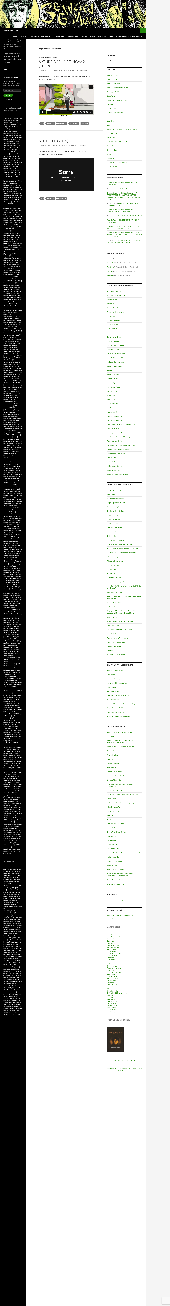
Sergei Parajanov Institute (116, 708)
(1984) (11, 133)
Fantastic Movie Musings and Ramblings (121, 553)
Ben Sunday (111, 999)
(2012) (9, 202)
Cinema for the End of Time (117, 776)
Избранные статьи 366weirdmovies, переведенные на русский (120, 917)
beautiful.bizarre (113, 763)
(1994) (11, 414)
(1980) (9, 150)
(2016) (11, 979)
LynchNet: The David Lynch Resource (120, 695)
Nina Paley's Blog (113, 700)
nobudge (110, 815)
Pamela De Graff (113, 945)
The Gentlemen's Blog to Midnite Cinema (121, 424)
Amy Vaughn (111, 1008)
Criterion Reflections (114, 528)
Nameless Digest (113, 811)
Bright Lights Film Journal (116, 503)
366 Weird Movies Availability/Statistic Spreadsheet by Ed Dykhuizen (121, 741)
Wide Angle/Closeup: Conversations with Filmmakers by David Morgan (121, 875)
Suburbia (85, 123)
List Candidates (112, 133)
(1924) (14, 516)
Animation (50, 123)
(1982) (10, 381)
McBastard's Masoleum (115, 362)
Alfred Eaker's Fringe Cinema (117, 88)
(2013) (16, 335)
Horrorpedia (111, 573)
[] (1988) (11, 143)
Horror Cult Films (113, 349)
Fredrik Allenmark (113, 937)
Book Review (111, 96)
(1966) (11, 145)
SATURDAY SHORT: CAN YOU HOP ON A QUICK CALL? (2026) (123, 242)
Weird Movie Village (114, 470)
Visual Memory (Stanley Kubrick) (118, 716)
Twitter (109, 271)
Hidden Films (111, 569)
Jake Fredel (111, 958)
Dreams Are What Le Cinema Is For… (120, 544)
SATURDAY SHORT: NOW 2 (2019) (62, 63)
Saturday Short (45, 58)
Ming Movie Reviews (114, 592)
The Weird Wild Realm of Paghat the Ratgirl (122, 445)
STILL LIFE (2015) (53, 141)
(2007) (15, 568)
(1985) (12, 220)
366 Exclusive (112, 79)
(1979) (13, 720)
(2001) (9, 233)
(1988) (12, 139)
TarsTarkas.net (112, 412)
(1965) (9, 620)
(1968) (12, 412)
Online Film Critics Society (116, 832)
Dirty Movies (111, 536)
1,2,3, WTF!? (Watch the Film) (117, 295)
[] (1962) (11, 352)
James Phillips (112, 985)
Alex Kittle (110, 751)
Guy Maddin (111, 687)
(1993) (9, 162)
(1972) (10, 404)
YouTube (110, 275)
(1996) (8, 682)
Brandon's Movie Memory (116, 498)
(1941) (15, 418)
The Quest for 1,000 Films (116, 642)
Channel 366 (111, 108)
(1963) (8, 121)
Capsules (110, 104)
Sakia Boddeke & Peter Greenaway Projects (122, 704)
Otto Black (110, 941)
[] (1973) (12, 479)
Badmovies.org (112, 494)
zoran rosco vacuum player (116, 884)
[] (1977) (15, 437)
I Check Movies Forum (115, 807)
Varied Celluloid (113, 462)
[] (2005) (15, 530)
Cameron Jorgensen (63, 70)
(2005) (13, 701)
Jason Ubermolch (113, 1003)
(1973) (8, 152)
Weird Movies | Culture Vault (117, 474)
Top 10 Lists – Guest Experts (117, 162)
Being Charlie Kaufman (115, 670)
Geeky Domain (112, 799)
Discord (110, 263)
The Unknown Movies (114, 441)
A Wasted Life (112, 299)
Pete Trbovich (112, 1001)
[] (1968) (12, 293)
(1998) (16, 618)
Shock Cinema (112, 408)
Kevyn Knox (111, 974)
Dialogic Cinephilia (114, 780)
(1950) (16, 599)
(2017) (7, 564)
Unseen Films (111, 458)
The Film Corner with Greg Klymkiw (120, 630)
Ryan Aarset (111, 935)
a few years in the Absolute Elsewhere (120, 747)
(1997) (10, 225)
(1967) (13, 822)
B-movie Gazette (113, 308)
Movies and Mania (113, 387)
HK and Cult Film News (115, 345)
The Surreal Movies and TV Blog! (118, 437)
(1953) (10, 389)
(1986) (14, 491)
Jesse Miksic (111, 980)
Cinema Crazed (112, 515)
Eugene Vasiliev (112, 1005)
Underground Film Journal (116, 453)
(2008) (11, 705)
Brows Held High (113, 507)
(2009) (9, 337)
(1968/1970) (11, 610)
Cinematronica (112, 523)
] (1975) (19, 948)
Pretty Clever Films (114, 603)
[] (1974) (12, 896)
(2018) (17, 934)
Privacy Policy (60, 36)
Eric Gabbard (111, 960)
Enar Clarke (111, 943)
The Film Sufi (111, 634)
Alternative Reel (112, 755)
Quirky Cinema (112, 404)
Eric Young (111, 1012)
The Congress (12, 900)
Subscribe (8, 95)
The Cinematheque (113, 625)
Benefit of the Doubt (114, 767)
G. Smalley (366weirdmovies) (117, 993)
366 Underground (113, 83)
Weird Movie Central (114, 466)
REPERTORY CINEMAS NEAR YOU (77, 36)
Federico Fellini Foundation (117, 683)
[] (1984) (12, 506)
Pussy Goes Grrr (113, 840)
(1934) (13, 539)
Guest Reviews (112, 121)
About (15, 36)
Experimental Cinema (114, 337)
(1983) (11, 366)
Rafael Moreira (112, 978)
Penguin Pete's (112, 836)
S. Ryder (110, 989)
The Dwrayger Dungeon (115, 420)
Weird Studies (112, 865)
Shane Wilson (112, 1010)
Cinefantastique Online (115, 511)
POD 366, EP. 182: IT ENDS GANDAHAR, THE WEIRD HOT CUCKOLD (124, 234)
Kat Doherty (111, 949)
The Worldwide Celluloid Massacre (119, 449)
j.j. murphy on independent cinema (119, 582)
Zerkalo (15, 948)
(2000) (14, 535)
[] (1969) (11, 422)
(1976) (10, 148)
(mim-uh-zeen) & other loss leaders (119, 732)
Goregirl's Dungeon (114, 565)
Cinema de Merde (113, 519)
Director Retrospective (115, 113)
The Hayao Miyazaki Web (116, 712)
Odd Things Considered (115, 824)
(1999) (16, 768)
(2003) (7, 304)
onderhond (111, 399)
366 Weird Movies (11, 30)
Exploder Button (113, 341)
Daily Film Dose (112, 532)
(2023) (11, 961)
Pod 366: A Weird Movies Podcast (119, 142)
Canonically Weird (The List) (117, 100)
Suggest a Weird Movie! (98, 36)
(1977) (17, 118)
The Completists (113, 849)
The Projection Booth (114, 433)
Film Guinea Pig (112, 557)
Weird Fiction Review (114, 861)
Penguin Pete (111, 220)
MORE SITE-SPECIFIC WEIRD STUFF (40, 36)
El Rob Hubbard (112, 964)
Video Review (112, 167)
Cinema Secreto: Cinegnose (117, 900)
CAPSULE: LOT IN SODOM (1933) (119, 212)
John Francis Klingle (114, 972)
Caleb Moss (111, 983)
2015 (42, 198)
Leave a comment (80, 70)
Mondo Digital (112, 383)
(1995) (12, 472)
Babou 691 (111, 759)
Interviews (110, 125)
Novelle (109, 819)
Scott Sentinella (112, 991)
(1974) (10, 372)
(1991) (14, 168)
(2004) (7, 118)
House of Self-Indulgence (116, 354)
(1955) (11, 580)
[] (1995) (12, 243)
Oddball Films (112, 828)
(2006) (13, 605)
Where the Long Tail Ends (116, 655)
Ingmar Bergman (113, 691)
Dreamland (111, 675)
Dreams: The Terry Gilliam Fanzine (119, 679)
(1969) (15, 370)
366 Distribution (113, 75)
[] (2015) (12, 873)
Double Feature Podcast (115, 540)
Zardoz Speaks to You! (115, 880)
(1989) (12, 262)
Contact (24, 36)
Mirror (10, 948)
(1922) (8, 589)
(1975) (15, 443)
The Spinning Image (114, 646)
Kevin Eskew (74, 123)
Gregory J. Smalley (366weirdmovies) (120, 182)
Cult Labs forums (113, 316)
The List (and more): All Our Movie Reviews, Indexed (126, 36)
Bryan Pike (111, 987)
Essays (109, 117)
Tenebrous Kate (112, 844)
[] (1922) (11, 410)
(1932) (7, 807)
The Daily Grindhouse (114, 416)
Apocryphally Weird (114, 92)
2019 (42, 123)
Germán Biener (112, 939)
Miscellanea (111, 138)
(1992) (10, 170)
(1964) (13, 495)
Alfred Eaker (111, 951)
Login (5, 70)
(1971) (11, 250)
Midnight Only (112, 370)
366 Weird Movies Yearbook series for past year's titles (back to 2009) (124, 1069)
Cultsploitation (112, 324)
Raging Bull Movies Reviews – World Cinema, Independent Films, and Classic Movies (123, 612)
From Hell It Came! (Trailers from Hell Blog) (122, 794)
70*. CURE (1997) (124, 189)
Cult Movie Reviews (114, 320)
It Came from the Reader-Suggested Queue (122, 129)
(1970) (17, 231)
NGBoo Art (111, 395)
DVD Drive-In (112, 329)
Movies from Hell (113, 391)
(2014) (14, 299)
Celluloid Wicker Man (115, 772)
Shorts (54, 58)
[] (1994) (11, 235)
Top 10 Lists (111, 158)
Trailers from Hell (113, 857)
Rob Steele (110, 995)
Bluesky (109, 259)
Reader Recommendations (116, 146)
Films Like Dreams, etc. (115, 561)
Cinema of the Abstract (115, 312)
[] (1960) (12, 429)
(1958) (17, 807)
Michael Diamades (113, 947)
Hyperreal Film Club (114, 578)
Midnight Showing (113, 374)
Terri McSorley (112, 976)
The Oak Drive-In (113, 429)
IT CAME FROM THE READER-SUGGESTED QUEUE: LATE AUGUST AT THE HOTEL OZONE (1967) (124, 196)
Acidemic (110, 304)
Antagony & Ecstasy (114, 490)
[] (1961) (12, 501)
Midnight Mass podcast (115, 366)
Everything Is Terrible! (115, 790)
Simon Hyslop (112, 966)
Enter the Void (112, 333)
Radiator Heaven (113, 607)
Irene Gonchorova (113, 962)
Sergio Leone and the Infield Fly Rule (120, 621)
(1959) (14, 672)
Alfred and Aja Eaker (114, 953)
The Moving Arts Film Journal (117, 638)
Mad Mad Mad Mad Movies (116, 358)
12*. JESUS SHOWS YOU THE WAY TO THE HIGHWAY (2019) (123, 227)
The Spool (110, 650)
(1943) (12, 549)
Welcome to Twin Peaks (115, 869)
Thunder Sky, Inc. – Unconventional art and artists (124, 853)
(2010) (14, 200)
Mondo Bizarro (112, 379)
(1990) (8, 158)
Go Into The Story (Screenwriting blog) (120, 803)
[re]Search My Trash (114, 291)
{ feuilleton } (111, 736)
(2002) (15, 222)
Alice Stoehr (111, 997)
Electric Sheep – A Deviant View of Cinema (122, 548)
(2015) (12, 331)
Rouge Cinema (112, 617)
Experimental (62, 123)
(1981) (14, 630)
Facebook (110, 267)
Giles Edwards (112, 955)
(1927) (9, 551)
